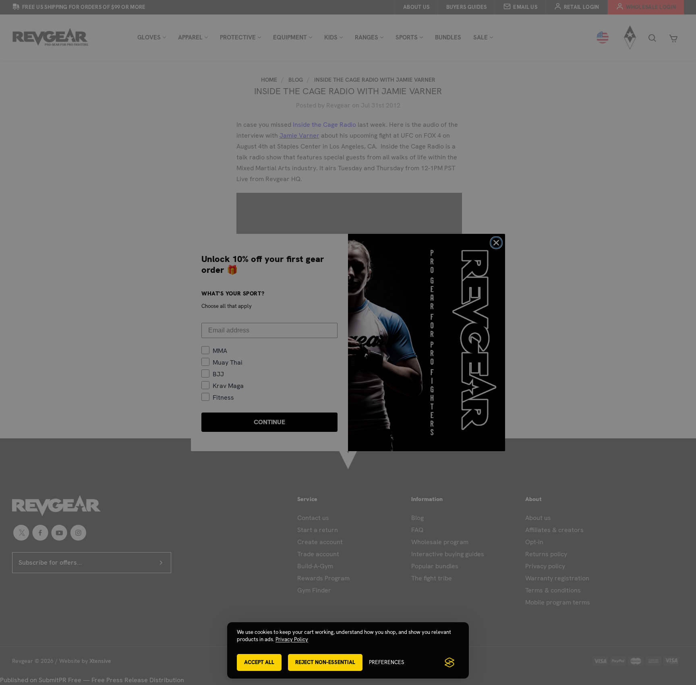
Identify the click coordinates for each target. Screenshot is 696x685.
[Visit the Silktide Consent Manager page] (449, 662)
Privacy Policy (292, 639)
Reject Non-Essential (325, 662)
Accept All (259, 662)
